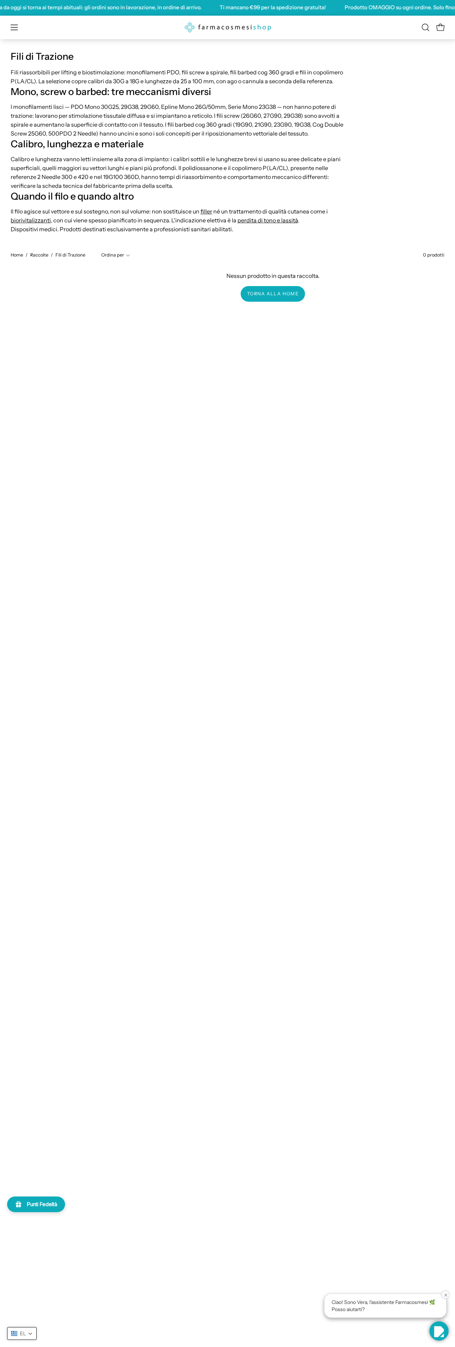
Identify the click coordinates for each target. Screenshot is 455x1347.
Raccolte (39, 255)
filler (206, 211)
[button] (425, 27)
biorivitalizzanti (31, 220)
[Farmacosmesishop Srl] (227, 27)
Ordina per (112, 255)
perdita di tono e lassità (267, 220)
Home (17, 255)
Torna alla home (273, 293)
